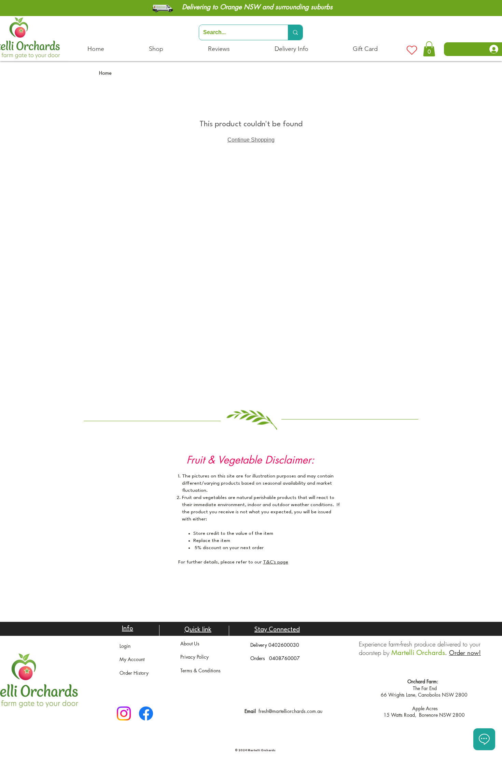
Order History (134, 673)
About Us (189, 643)
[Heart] (412, 50)
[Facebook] (146, 713)
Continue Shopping (251, 140)
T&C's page (275, 562)
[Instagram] (123, 713)
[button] (429, 48)
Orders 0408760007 (275, 658)
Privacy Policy (194, 657)
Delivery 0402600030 (274, 645)
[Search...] (295, 32)
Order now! (465, 652)
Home (105, 73)
